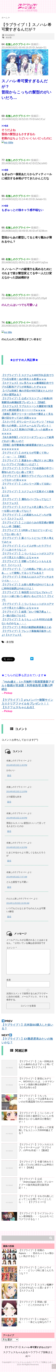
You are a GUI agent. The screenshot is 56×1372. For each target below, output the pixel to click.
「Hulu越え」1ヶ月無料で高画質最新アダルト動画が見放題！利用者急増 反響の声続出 (28, 685)
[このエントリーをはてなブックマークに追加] (31, 658)
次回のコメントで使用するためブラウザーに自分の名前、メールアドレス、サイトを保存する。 (27, 996)
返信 (9, 775)
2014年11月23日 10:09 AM (17, 903)
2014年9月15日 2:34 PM (16, 818)
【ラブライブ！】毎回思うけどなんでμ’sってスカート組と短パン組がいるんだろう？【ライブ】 (28, 596)
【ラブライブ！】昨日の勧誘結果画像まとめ (26, 627)
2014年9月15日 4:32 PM (16, 847)
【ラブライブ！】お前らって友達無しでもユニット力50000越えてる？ (36, 1130)
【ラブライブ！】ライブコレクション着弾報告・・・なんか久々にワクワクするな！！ (36, 1216)
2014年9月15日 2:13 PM (16, 791)
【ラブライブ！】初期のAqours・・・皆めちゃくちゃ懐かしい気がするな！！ (36, 1253)
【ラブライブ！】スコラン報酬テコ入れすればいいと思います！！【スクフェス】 (36, 1287)
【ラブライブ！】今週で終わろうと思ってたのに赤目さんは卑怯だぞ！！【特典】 (36, 1164)
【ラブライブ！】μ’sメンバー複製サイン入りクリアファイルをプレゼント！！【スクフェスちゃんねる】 (27, 703)
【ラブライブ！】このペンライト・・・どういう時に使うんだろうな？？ (36, 1270)
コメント (11, 947)
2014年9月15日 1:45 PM (16, 765)
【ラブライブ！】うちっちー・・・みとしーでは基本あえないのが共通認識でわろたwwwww (36, 1098)
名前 (8, 980)
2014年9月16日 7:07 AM (16, 877)
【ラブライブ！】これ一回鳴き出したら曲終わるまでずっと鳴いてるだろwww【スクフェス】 (36, 1064)
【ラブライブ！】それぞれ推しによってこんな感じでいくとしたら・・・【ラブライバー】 (36, 1199)
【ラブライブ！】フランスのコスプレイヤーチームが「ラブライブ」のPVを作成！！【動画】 (36, 1147)
